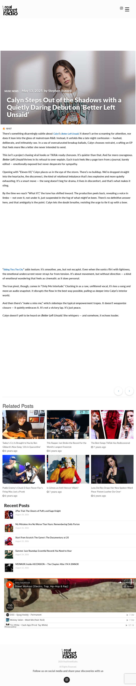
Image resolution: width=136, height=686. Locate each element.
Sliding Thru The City (13, 269)
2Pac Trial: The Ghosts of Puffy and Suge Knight (38, 511)
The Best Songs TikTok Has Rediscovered (110, 443)
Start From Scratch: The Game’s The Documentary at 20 (42, 537)
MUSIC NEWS (11, 91)
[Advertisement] (68, 29)
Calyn (56, 133)
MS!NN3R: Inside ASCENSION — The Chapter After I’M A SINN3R (47, 564)
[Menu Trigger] (127, 9)
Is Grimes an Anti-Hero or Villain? (62, 487)
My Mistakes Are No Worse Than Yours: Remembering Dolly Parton (47, 524)
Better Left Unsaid (69, 133)
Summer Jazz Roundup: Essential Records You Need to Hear (43, 550)
